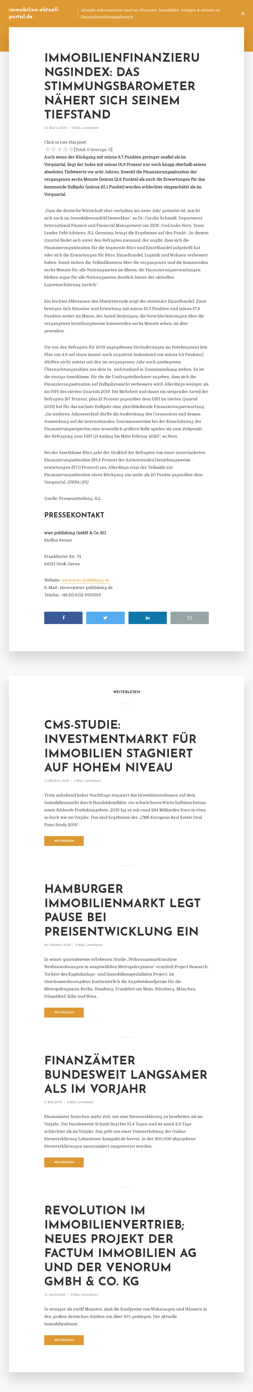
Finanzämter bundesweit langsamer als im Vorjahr (126, 1076)
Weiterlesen (64, 841)
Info (155, 13)
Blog (140, 13)
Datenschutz (223, 13)
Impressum (196, 13)
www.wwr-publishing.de (85, 580)
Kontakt (174, 13)
